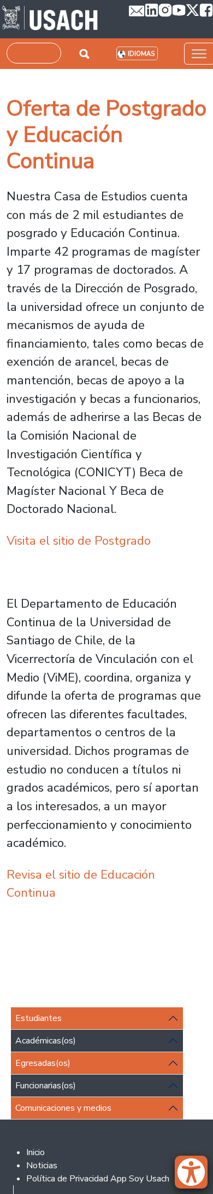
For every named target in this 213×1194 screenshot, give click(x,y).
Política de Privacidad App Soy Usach (97, 1179)
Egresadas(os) (42, 1063)
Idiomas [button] (141, 54)
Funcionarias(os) (45, 1086)
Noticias (41, 1166)
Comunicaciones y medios (63, 1108)
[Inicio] (50, 19)
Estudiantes (38, 1018)
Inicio (35, 1152)
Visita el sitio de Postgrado (79, 540)
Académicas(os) (45, 1041)
